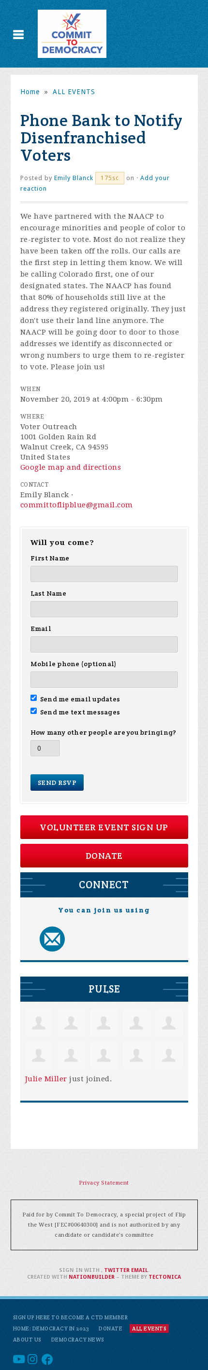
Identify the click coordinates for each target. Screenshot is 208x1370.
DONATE (104, 855)
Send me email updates (80, 699)
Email (40, 628)
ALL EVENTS (74, 92)
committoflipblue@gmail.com (76, 505)
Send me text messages (80, 712)
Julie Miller (46, 1079)
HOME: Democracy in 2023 (51, 1328)
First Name (50, 558)
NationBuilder (92, 1277)
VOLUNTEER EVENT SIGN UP (104, 827)
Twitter (117, 1270)
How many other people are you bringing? (103, 732)
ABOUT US (27, 1339)
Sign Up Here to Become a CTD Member (70, 1317)
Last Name (48, 593)
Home (30, 92)
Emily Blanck (73, 178)
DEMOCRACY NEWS (77, 1339)
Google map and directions (70, 467)
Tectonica (165, 1277)
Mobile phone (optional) (73, 663)
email (139, 1270)
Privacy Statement (104, 1183)
